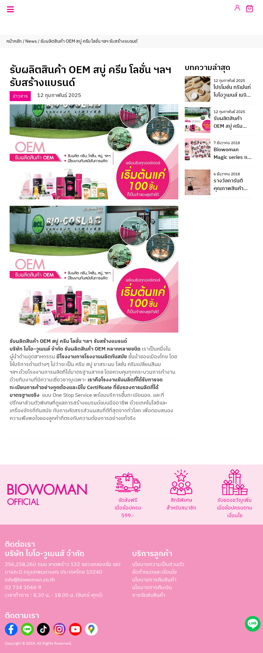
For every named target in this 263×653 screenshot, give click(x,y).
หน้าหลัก (14, 41)
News (31, 41)
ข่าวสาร (20, 96)
